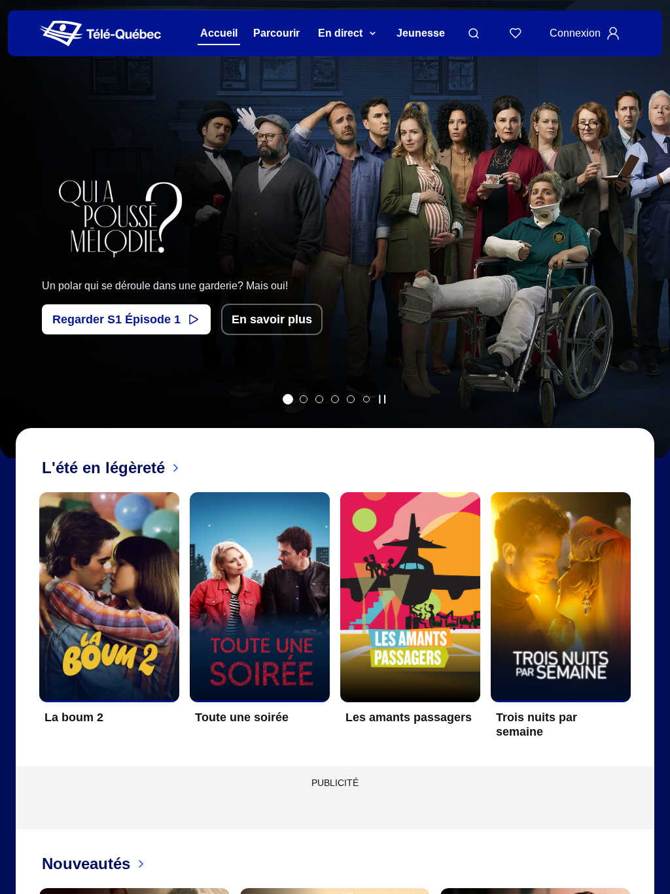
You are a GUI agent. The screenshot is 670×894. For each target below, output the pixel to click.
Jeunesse (421, 33)
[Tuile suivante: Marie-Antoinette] (650, 246)
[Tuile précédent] (19, 246)
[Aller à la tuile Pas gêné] (319, 399)
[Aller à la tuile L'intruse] (350, 399)
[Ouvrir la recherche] (473, 33)
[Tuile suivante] (641, 626)
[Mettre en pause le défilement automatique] (382, 399)
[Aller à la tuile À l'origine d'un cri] (335, 399)
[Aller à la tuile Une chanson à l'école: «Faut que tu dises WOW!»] (366, 399)
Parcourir (276, 33)
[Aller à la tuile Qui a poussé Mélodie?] (288, 399)
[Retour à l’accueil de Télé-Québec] (100, 33)
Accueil (219, 33)
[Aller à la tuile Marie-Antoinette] (303, 399)
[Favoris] (515, 33)
